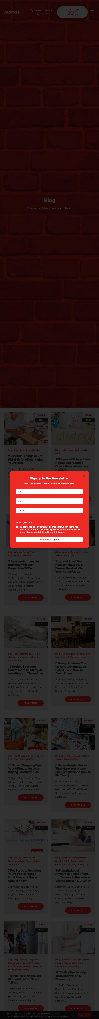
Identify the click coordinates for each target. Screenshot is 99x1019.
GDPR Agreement (25, 522)
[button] (84, 476)
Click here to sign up (49, 539)
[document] (49, 509)
